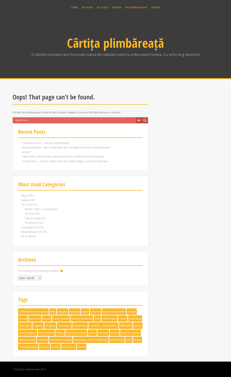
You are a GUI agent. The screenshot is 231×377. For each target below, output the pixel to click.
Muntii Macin (46, 332)
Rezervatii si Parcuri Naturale (91, 340)
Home (74, 7)
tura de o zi (68, 347)
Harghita (50, 325)
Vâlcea (81, 347)
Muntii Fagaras (27, 332)
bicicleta (95, 311)
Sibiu (129, 340)
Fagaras (38, 325)
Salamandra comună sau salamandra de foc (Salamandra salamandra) (63, 156)
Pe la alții (102, 7)
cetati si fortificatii (81, 318)
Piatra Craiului (27, 340)
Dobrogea (25, 325)
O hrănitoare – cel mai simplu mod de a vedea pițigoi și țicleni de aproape (65, 161)
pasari (92, 332)
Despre (155, 7)
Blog (24, 195)
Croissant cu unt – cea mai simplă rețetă (45, 143)
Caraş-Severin (61, 318)
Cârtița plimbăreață (115, 43)
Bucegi (23, 318)
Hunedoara (64, 325)
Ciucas (123, 318)
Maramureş (80, 325)
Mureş (60, 332)
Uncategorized (29, 227)
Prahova (42, 340)
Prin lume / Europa (60, 340)
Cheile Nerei (109, 318)
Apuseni (74, 311)
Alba (52, 311)
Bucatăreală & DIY (136, 7)
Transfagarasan (28, 347)
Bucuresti (34, 318)
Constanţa (135, 318)
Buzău (46, 318)
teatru (137, 340)
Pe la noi (87, 7)
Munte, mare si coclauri (38, 209)
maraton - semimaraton (103, 325)
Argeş (85, 311)
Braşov (132, 311)
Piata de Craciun (130, 332)
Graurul (26, 152)
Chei (97, 318)
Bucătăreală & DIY (32, 231)
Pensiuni (103, 332)
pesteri (115, 332)
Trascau (44, 347)
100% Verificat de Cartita (33, 311)
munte (138, 325)
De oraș (29, 213)
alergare (62, 311)
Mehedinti (126, 325)
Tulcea (56, 347)
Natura (116, 7)
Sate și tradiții (33, 218)
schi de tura (117, 340)
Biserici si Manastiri (114, 311)
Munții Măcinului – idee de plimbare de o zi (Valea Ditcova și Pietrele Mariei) (66, 147)
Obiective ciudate (76, 332)
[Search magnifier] (145, 120)
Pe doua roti (32, 222)
